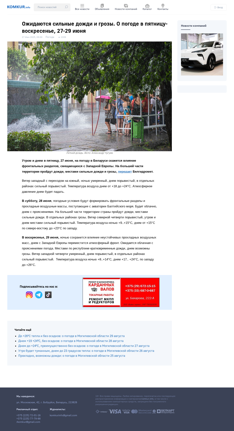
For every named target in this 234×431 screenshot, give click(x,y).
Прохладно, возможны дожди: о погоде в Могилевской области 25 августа (71, 356)
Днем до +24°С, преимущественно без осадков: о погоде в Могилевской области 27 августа (84, 346)
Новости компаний (126, 9)
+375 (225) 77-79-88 (28, 418)
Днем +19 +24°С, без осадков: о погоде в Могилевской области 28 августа (71, 341)
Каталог (147, 9)
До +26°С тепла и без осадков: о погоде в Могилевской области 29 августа (71, 336)
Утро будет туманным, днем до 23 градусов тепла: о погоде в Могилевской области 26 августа (86, 351)
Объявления (102, 9)
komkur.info (147, 399)
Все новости (82, 9)
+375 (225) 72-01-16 (28, 415)
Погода (50, 37)
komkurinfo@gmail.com (63, 415)
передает (125, 171)
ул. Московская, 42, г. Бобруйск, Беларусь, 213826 (46, 402)
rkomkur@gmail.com (28, 422)
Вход (220, 7)
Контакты (162, 9)
